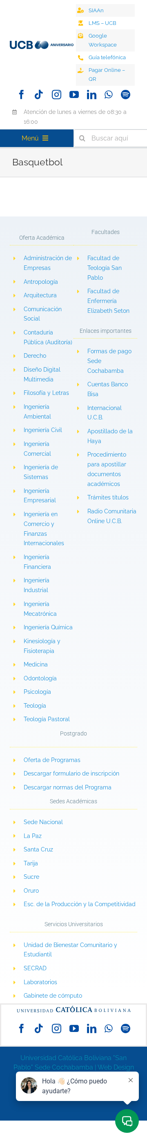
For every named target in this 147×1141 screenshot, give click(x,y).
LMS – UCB (102, 23)
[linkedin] (91, 94)
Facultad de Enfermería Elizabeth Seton (108, 301)
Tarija (31, 863)
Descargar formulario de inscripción (71, 773)
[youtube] (74, 94)
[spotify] (125, 94)
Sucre (31, 877)
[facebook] (21, 94)
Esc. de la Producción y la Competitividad (80, 904)
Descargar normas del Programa (67, 787)
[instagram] (56, 94)
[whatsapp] (109, 94)
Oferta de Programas (52, 760)
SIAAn (96, 10)
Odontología (40, 678)
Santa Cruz (38, 849)
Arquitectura (40, 295)
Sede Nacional (43, 822)
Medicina (36, 664)
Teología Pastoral (47, 719)
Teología (35, 705)
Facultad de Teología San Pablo (104, 268)
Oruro (31, 890)
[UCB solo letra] (73, 1008)
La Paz (33, 836)
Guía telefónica (107, 57)
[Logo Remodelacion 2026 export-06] (42, 44)
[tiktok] (39, 94)
